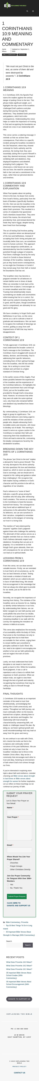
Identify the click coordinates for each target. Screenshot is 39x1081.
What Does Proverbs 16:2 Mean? (19, 966)
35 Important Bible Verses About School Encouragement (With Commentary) (18, 984)
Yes (11, 885)
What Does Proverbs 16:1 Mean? (19, 969)
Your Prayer (13, 817)
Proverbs (22, 54)
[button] (27, 11)
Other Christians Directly (20, 869)
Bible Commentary (9, 54)
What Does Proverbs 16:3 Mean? (19, 962)
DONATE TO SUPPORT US (19, 999)
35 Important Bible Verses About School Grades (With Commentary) (18, 975)
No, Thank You (16, 888)
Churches (14, 863)
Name (10, 808)
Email (10, 845)
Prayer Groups (16, 866)
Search (9, 941)
